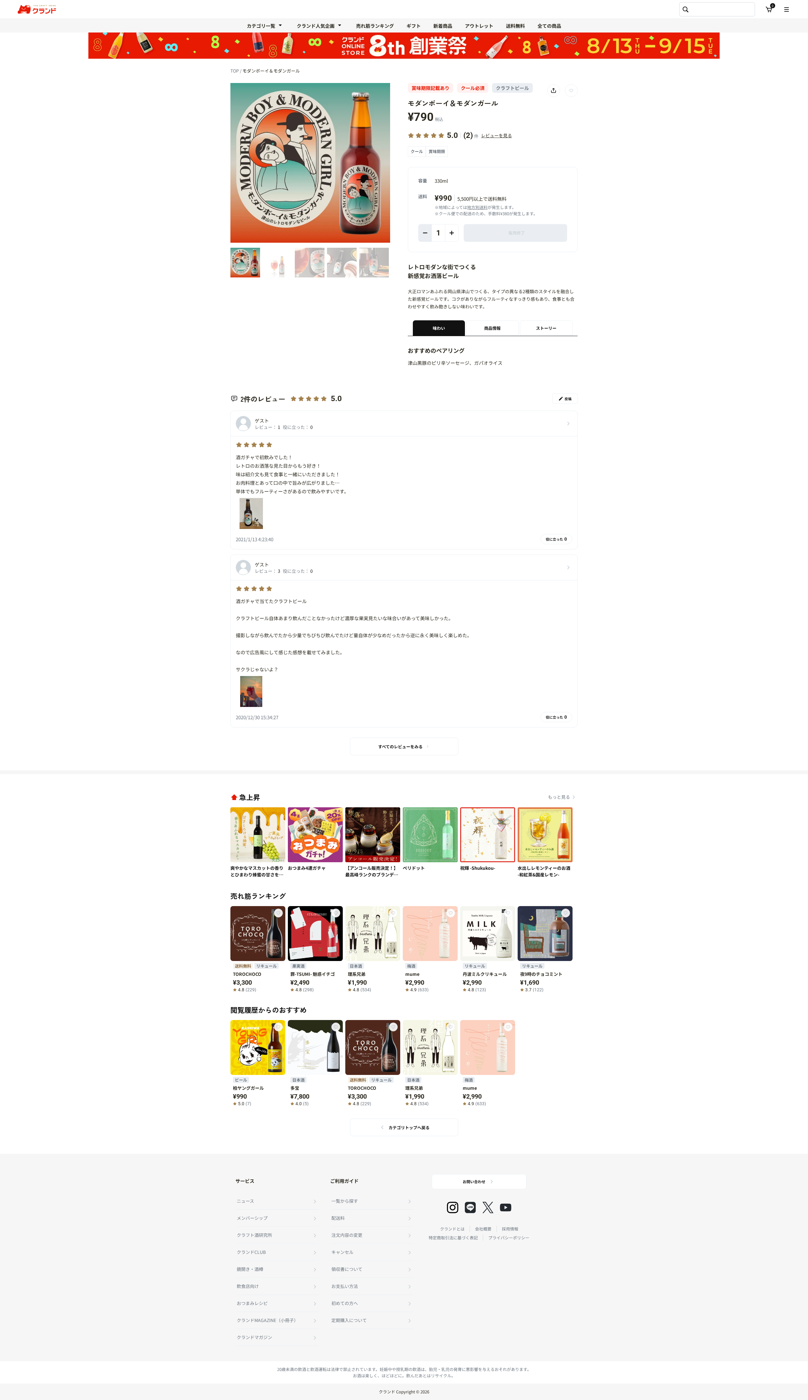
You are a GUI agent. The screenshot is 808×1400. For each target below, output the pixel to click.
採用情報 (510, 1229)
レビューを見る (496, 135)
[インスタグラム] (452, 1207)
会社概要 (483, 1229)
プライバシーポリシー (508, 1238)
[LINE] (470, 1207)
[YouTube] (505, 1207)
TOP (235, 71)
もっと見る (559, 797)
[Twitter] (488, 1207)
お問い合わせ (474, 1181)
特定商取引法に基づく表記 (453, 1238)
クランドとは (452, 1229)
